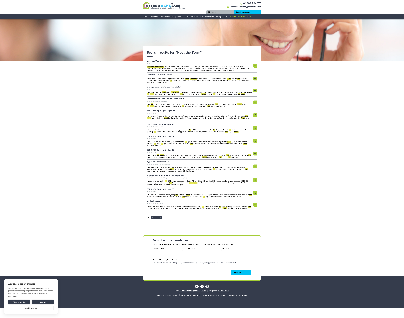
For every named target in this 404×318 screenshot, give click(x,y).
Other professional (228, 263)
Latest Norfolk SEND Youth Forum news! (165, 99)
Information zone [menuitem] (167, 17)
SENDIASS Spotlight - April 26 (161, 111)
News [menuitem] (179, 17)
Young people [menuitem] (221, 17)
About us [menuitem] (154, 17)
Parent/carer (188, 263)
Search (231, 12)
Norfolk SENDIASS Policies (167, 295)
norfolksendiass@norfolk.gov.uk (246, 7)
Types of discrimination (158, 162)
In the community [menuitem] (207, 17)
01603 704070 (252, 3)
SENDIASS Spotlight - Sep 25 (160, 150)
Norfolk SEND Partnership (164, 6)
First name (191, 248)
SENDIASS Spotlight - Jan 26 (160, 136)
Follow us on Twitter (197, 286)
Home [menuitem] (146, 17)
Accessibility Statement (238, 295)
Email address (158, 248)
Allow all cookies (19, 302)
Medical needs (153, 201)
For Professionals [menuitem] (191, 17)
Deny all (43, 302)
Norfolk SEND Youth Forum (159, 75)
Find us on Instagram (207, 286)
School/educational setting (166, 263)
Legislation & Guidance (189, 295)
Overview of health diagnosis (160, 124)
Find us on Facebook (202, 286)
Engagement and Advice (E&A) (164, 87)
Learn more (12, 296)
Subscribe (237, 272)
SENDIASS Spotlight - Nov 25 (160, 189)
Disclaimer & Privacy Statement (213, 295)
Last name (225, 248)
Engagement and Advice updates (165, 175)
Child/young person (207, 263)
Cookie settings (31, 308)
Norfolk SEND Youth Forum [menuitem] (240, 17)
